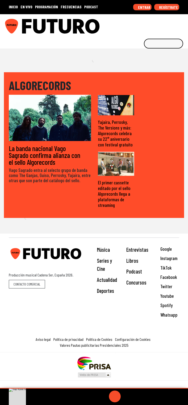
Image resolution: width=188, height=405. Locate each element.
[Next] (138, 396)
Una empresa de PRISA (94, 363)
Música (103, 249)
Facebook (168, 277)
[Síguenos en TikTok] (145, 24)
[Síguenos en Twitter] (160, 24)
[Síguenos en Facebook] (152, 24)
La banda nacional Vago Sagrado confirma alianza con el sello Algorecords (44, 155)
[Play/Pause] (115, 396)
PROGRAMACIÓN (46, 6)
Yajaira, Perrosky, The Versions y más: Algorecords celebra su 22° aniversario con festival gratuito (115, 133)
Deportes (105, 290)
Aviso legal (43, 339)
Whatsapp (168, 315)
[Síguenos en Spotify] (175, 24)
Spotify (166, 305)
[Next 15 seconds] (126, 396)
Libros (132, 260)
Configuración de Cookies (133, 339)
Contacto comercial (26, 284)
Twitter (165, 286)
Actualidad (107, 279)
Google (165, 249)
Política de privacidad (68, 339)
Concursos (136, 282)
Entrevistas (137, 249)
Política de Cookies (99, 339)
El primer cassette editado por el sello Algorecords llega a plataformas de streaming (114, 194)
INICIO (13, 6)
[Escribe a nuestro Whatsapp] (183, 24)
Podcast (134, 271)
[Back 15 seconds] (103, 396)
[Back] (91, 396)
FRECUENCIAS (71, 6)
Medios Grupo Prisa (94, 375)
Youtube (166, 296)
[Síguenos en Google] (130, 24)
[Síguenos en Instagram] (137, 24)
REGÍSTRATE (168, 7)
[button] (94, 388)
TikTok (165, 268)
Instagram (168, 258)
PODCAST (91, 6)
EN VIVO (26, 6)
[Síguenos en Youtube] (167, 24)
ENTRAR (143, 7)
